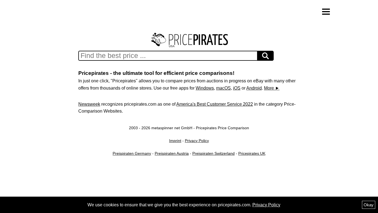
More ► (271, 88)
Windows (205, 88)
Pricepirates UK (251, 153)
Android (254, 88)
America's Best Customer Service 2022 (214, 104)
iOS (236, 88)
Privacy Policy (197, 140)
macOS (223, 88)
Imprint (175, 140)
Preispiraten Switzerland (213, 153)
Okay (369, 204)
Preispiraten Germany (132, 153)
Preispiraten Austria (172, 153)
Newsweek (89, 104)
